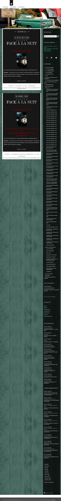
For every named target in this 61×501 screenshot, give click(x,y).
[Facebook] (47, 57)
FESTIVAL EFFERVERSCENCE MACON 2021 (52, 186)
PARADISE (46, 334)
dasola (45, 398)
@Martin (45, 436)
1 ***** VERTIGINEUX (18, 85)
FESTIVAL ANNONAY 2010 (51, 116)
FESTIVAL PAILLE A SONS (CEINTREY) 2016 (51, 219)
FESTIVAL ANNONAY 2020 (51, 136)
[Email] (11, 3)
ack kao (22, 157)
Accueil (5, 7)
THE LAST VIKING (48, 380)
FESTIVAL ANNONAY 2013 (51, 122)
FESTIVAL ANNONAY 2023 (51, 140)
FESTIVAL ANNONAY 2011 (51, 118)
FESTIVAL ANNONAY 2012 (51, 120)
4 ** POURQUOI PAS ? (49, 74)
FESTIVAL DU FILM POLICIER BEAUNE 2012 (52, 154)
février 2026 (46, 474)
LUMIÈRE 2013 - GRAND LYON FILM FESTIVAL (52, 239)
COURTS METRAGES (49, 86)
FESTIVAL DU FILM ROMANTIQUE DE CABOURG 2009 (51, 183)
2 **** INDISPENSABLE (49, 70)
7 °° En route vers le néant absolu (51, 80)
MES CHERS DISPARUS (50, 266)
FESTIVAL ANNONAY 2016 (51, 128)
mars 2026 (46, 472)
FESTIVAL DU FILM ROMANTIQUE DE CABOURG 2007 (51, 179)
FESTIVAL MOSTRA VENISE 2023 (51, 216)
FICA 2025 (48, 224)
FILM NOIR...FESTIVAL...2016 (51, 226)
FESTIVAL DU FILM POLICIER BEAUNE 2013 (52, 157)
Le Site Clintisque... (47, 286)
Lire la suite (21, 81)
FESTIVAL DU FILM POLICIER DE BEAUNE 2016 (52, 173)
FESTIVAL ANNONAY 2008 (51, 112)
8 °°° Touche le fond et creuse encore (50, 82)
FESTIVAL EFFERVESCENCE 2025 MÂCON (51, 199)
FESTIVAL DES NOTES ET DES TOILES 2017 (51, 147)
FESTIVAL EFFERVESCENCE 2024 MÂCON (51, 195)
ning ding (20, 88)
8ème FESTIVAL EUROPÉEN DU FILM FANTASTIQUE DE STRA (52, 99)
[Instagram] (52, 57)
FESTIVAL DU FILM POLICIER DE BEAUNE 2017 (52, 176)
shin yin (24, 88)
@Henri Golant (47, 428)
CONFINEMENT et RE (49, 84)
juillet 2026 (46, 466)
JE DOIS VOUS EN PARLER (50, 247)
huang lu (39, 157)
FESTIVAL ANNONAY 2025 (51, 144)
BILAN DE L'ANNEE (50, 250)
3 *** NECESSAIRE (48, 72)
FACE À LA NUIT (22, 43)
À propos (21, 7)
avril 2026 (46, 471)
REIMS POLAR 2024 (50, 245)
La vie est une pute (49, 273)
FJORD (45, 340)
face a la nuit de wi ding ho (11, 87)
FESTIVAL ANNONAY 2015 (51, 126)
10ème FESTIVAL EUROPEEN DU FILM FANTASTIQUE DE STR (52, 90)
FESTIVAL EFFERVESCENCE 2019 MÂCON (51, 192)
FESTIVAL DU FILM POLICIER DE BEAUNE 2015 (52, 170)
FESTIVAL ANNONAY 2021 (51, 138)
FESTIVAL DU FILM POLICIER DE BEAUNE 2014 (52, 167)
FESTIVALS (47, 87)
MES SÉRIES (47, 275)
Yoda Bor (46, 392)
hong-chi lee (27, 87)
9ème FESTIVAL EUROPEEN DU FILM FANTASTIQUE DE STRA (52, 103)
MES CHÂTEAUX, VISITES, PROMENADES (51, 269)
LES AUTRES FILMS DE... (51, 264)
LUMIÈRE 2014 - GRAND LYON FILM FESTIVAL (52, 242)
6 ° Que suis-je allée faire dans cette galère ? (50, 78)
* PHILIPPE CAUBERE (49, 67)
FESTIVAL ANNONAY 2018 (51, 132)
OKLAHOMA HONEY (48, 328)
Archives (13, 7)
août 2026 (46, 464)
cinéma (18, 87)
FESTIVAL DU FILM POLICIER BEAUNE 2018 (52, 160)
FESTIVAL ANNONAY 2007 (51, 109)
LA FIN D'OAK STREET (49, 345)
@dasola (45, 442)
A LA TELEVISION (49, 248)
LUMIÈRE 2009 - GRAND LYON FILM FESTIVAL (52, 236)
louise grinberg (34, 87)
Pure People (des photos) (49, 288)
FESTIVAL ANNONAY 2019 (51, 134)
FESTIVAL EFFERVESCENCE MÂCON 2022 (51, 205)
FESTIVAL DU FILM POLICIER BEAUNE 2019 (26, 154)
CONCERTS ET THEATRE (51, 254)
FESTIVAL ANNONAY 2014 (51, 124)
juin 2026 (46, 467)
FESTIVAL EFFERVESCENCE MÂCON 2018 (51, 202)
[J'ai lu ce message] (59, 499)
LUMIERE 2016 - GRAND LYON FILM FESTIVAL (52, 233)
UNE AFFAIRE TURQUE (49, 357)
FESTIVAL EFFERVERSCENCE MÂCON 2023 (52, 189)
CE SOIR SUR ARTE (48, 363)
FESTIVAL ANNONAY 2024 (51, 142)
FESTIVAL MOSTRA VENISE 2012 (51, 213)
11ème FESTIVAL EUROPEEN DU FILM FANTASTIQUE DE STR (52, 95)
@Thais (45, 455)
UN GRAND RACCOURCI (49, 350)
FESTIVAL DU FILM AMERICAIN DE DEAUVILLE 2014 (51, 151)
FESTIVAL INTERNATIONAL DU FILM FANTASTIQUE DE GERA (51, 209)
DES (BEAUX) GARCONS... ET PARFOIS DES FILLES (52, 259)
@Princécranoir (47, 405)
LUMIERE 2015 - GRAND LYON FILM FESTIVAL (52, 230)
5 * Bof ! (46, 75)
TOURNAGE (48, 271)
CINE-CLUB (48, 252)
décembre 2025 (47, 477)
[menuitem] (5, 7)
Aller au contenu (5, 1)
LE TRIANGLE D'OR (48, 369)
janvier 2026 (46, 476)
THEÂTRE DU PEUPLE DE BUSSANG (49, 278)
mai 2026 (46, 469)
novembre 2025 (47, 479)
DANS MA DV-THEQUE (50, 256)
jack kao (23, 87)
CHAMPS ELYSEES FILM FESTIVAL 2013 (52, 107)
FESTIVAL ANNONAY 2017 (51, 130)
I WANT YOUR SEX (48, 375)
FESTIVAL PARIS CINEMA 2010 (51, 222)
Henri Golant (46, 312)
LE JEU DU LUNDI (49, 262)
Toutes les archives (48, 482)
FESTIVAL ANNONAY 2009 (51, 114)
